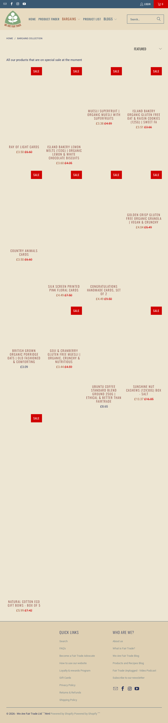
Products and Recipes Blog (128, 663)
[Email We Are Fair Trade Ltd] (5, 4)
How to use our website (73, 663)
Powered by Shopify (62, 713)
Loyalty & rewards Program (74, 670)
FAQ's (62, 648)
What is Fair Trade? (124, 648)
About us (118, 641)
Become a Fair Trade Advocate (77, 655)
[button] (71, 19)
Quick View (24, 112)
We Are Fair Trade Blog (126, 655)
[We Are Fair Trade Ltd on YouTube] (24, 4)
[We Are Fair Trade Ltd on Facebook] (11, 4)
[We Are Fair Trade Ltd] (13, 19)
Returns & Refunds (70, 692)
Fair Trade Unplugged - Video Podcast (134, 670)
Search (63, 641)
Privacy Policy (67, 685)
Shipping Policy (68, 699)
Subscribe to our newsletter (128, 677)
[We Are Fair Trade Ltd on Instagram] (17, 4)
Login (147, 4)
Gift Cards (65, 677)
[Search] (159, 19)
